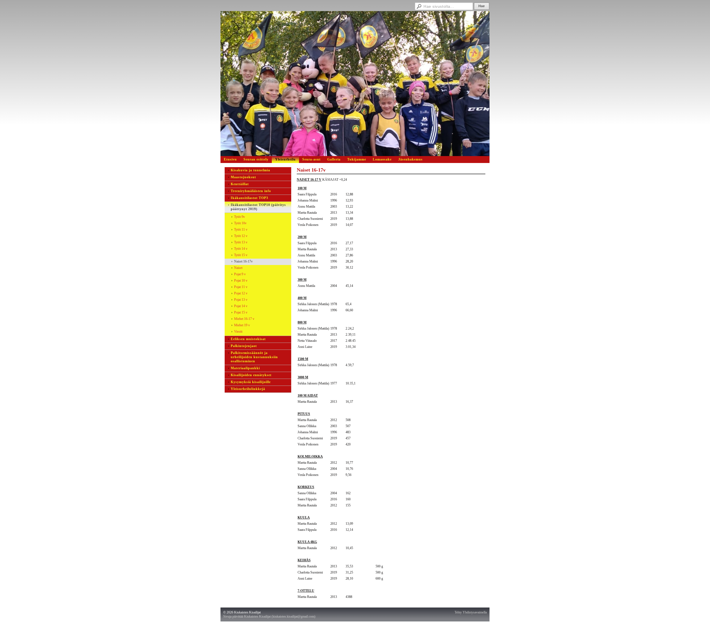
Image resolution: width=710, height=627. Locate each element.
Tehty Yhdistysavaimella (471, 612)
